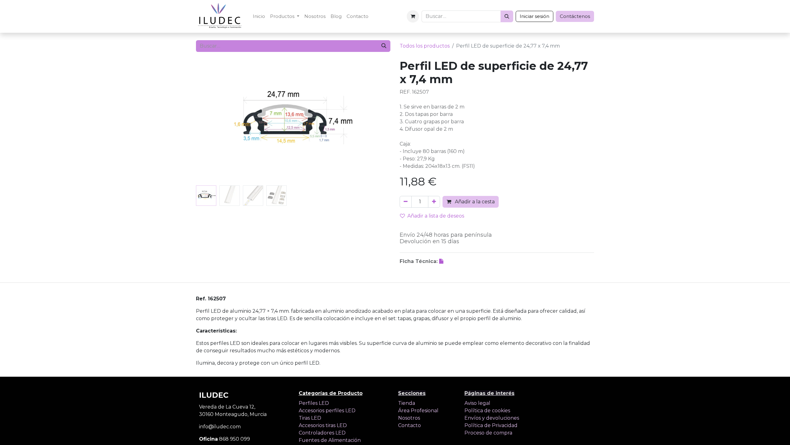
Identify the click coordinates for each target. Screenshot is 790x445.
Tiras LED (310, 418)
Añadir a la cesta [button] (474, 202)
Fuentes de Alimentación (330, 440)
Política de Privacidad (491, 425)
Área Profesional (418, 410)
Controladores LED (322, 433)
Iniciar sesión (534, 16)
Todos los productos (425, 46)
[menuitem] (259, 17)
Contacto (409, 425)
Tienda (406, 403)
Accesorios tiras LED (323, 425)
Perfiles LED (314, 403)
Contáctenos (575, 16)
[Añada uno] (434, 202)
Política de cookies (487, 410)
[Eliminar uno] (406, 202)
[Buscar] (507, 16)
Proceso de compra (488, 433)
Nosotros (409, 418)
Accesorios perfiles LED (327, 410)
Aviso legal (477, 403)
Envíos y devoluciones (491, 418)
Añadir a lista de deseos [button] (435, 216)
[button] (210, 121)
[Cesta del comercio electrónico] (413, 16)
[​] (442, 261)
